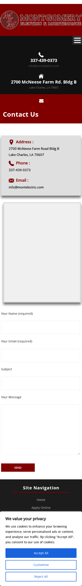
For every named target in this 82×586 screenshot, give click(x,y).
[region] (41, 548)
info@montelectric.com (44, 66)
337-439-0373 (43, 60)
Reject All (41, 576)
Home (41, 500)
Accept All (41, 553)
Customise (41, 565)
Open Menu (77, 40)
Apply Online (41, 508)
